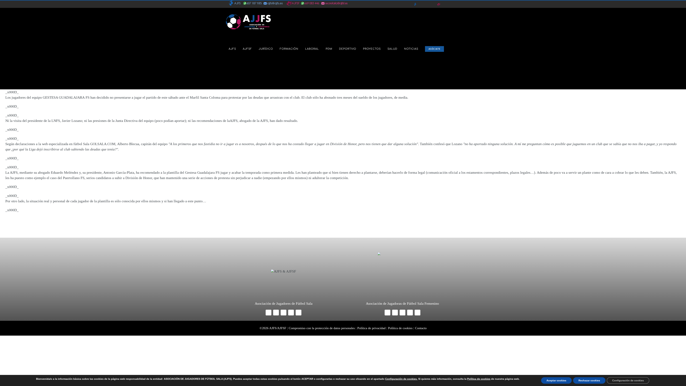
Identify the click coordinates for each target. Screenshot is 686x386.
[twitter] (276, 312)
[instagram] (283, 312)
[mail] (291, 312)
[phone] (298, 312)
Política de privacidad (371, 328)
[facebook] (268, 312)
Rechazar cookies (589, 380)
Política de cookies (400, 328)
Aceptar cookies (556, 380)
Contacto (421, 328)
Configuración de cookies (628, 380)
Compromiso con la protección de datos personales (322, 328)
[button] (230, 75)
